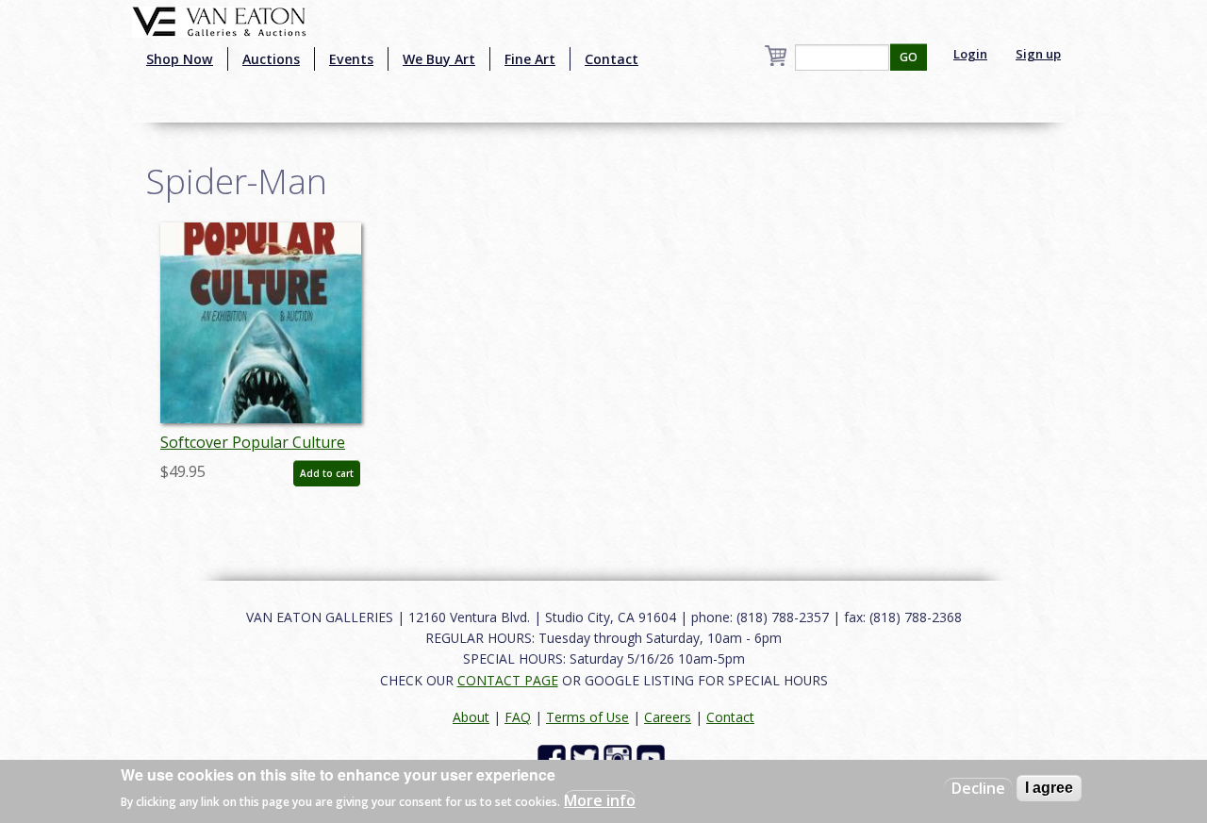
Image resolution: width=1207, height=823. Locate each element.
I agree (1049, 788)
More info (600, 800)
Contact (611, 59)
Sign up (1038, 53)
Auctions (271, 59)
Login (970, 53)
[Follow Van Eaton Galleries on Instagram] (620, 757)
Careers (667, 717)
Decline (978, 788)
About (471, 717)
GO (909, 57)
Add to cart (327, 473)
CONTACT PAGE (507, 680)
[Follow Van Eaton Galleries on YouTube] (653, 757)
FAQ (517, 717)
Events (351, 59)
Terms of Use (587, 717)
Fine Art (529, 59)
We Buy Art (439, 59)
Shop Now (179, 59)
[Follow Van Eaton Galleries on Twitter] (587, 757)
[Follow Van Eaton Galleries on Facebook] (553, 757)
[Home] (219, 19)
